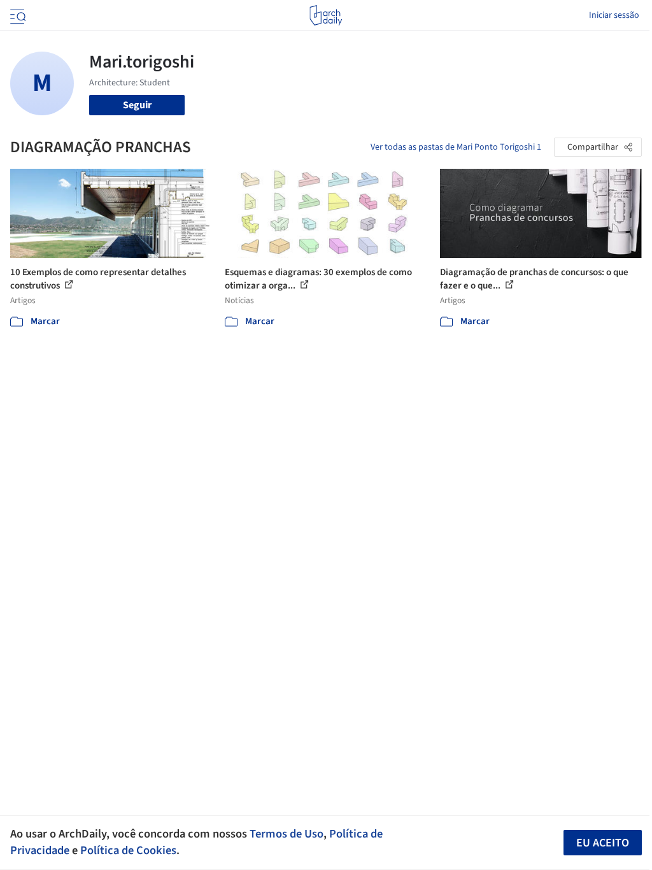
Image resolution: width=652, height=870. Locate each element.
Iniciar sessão (614, 15)
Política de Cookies (128, 850)
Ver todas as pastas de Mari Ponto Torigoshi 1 (456, 147)
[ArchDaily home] (325, 15)
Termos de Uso (286, 833)
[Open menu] (16, 15)
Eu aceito (602, 843)
